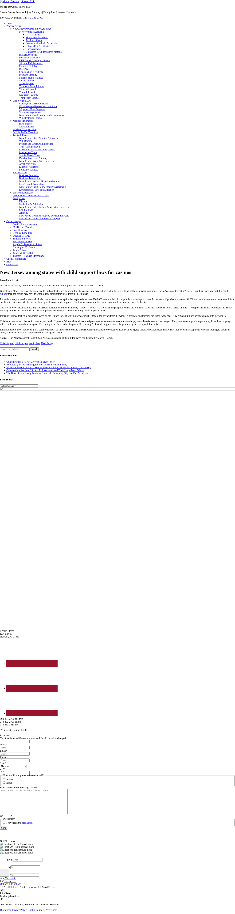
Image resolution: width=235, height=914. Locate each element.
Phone (3, 757)
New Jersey (47, 343)
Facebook (5, 735)
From (9, 859)
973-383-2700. (35, 17)
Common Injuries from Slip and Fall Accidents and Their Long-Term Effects (45, 370)
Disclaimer (5, 910)
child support (21, 343)
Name (3, 744)
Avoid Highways (28, 887)
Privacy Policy (19, 910)
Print (2, 893)
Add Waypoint (7, 878)
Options (4, 884)
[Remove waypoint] (4, 873)
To (8, 867)
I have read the (19, 822)
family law (34, 343)
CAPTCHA (6, 816)
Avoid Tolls (9, 887)
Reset (8, 893)
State (3, 763)
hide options (15, 884)
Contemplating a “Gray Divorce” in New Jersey (30, 361)
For (2, 881)
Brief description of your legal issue (18, 787)
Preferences (51, 910)
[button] (117, 844)
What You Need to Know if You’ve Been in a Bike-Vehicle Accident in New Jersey (48, 367)
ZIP (2, 769)
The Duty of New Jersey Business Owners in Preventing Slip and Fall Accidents (47, 373)
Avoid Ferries (48, 887)
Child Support (7, 343)
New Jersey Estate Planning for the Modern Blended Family (36, 364)
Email (3, 750)
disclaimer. (27, 822)
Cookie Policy (35, 910)
